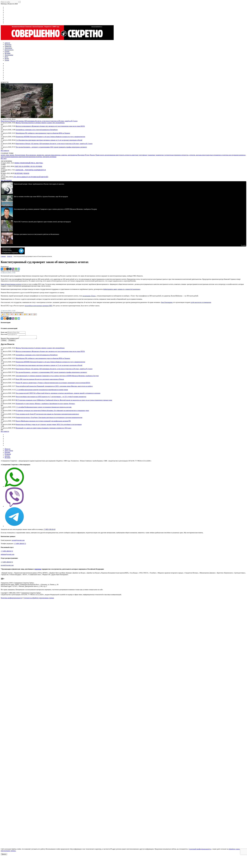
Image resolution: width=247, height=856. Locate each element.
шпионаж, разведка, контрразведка (66, 155)
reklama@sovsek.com (7, 554)
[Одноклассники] (5, 269)
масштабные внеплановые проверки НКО (38, 306)
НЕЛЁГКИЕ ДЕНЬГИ (22, 173)
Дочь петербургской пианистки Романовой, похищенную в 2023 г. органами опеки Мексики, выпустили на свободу (54, 386)
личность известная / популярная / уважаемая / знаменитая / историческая (149, 155)
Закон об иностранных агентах (11, 284)
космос (3, 155)
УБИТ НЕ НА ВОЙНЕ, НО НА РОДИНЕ (28, 166)
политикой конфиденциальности (200, 849)
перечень (38, 569)
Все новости (5, 150)
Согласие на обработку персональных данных (39, 598)
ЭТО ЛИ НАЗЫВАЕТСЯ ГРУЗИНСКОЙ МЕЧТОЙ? (30, 177)
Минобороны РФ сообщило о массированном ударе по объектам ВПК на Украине (43, 133)
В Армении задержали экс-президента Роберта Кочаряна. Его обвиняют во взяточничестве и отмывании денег (52, 410)
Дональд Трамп (95, 155)
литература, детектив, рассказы (191, 155)
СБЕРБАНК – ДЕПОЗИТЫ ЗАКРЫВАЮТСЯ (30, 170)
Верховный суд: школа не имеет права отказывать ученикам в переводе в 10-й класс (43, 428)
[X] (7, 269)
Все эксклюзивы (6, 180)
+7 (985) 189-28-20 (49, 529)
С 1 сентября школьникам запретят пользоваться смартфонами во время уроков (42, 389)
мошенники (14, 157)
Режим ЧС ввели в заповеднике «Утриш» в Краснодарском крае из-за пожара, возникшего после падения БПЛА (53, 383)
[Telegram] (19, 269)
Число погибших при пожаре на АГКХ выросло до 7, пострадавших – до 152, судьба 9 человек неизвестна (51, 396)
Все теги (3, 158)
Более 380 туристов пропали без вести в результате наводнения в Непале (40, 379)
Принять (4, 854)
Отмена (4, 340)
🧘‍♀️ (34, 314)
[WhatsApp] (16, 269)
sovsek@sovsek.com (18, 540)
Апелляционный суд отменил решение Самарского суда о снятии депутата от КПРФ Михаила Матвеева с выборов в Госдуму (57, 376)
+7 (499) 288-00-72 (20, 543)
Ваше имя (4, 332)
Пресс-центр (9, 450)
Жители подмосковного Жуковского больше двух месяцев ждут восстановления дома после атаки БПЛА (50, 126)
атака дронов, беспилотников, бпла (17, 155)
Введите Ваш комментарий (10, 338)
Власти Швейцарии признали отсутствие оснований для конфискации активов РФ (43, 421)
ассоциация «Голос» (89, 296)
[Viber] (13, 269)
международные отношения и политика (215, 155)
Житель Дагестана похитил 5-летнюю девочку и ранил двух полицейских (40, 123)
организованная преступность (115, 155)
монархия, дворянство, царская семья (41, 155)
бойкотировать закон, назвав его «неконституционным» (121, 289)
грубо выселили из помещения (201, 302)
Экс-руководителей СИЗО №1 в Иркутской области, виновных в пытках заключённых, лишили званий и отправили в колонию (58, 393)
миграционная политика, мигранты (38, 157)
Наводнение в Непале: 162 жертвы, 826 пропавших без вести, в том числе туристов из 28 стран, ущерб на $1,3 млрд (39, 121)
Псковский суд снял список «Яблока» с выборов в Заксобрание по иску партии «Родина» (45, 403)
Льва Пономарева (167, 302)
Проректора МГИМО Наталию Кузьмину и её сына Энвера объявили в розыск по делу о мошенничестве (50, 136)
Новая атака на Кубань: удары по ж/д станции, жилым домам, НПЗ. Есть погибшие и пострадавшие (49, 424)
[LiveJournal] (10, 269)
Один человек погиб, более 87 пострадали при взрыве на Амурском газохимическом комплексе (47, 414)
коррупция (22, 157)
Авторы (7, 456)
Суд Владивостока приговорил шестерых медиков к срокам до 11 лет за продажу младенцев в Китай (49, 140)
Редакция (8, 454)
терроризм (177, 155)
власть (102, 155)
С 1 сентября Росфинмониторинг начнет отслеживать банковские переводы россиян (43, 407)
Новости (7, 449)
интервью (53, 157)
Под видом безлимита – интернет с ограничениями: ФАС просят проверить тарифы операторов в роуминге (51, 147)
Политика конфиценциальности (11, 598)
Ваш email (4, 334)
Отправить (12, 340)
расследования (234, 155)
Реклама (7, 452)
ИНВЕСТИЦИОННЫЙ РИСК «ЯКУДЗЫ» (29, 163)
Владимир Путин (84, 155)
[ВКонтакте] (2, 269)
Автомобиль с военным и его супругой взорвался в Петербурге (37, 129)
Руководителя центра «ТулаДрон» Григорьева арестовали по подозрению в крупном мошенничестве (49, 417)
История (7, 457)
